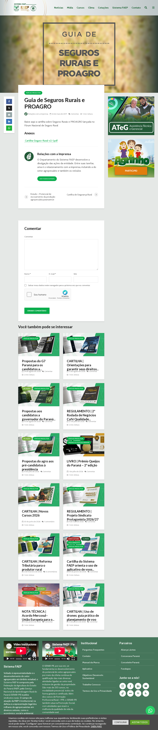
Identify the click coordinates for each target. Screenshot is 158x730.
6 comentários (51, 572)
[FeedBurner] (146, 693)
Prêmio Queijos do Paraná (79, 443)
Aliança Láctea (128, 649)
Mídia (70, 7)
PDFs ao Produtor (33, 93)
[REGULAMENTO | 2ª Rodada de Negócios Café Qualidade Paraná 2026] (83, 394)
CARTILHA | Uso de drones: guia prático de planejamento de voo (83, 615)
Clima (91, 7)
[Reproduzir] (7, 659)
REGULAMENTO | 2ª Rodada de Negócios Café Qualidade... (81, 415)
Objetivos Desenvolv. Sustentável (93, 677)
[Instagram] (122, 686)
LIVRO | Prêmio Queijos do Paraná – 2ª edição (83, 463)
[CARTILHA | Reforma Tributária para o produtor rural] (38, 544)
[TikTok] (122, 693)
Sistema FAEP (120, 7)
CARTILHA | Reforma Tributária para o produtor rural (37, 565)
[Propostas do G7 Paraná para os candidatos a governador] (38, 344)
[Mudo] (29, 659)
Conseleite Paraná (130, 662)
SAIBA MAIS (96, 726)
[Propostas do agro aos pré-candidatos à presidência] (38, 444)
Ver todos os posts (47, 179)
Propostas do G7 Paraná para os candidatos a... (34, 365)
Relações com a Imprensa (38, 114)
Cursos (80, 7)
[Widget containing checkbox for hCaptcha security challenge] (47, 294)
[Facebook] (130, 686)
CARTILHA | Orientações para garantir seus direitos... (83, 365)
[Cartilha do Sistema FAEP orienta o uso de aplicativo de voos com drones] (83, 544)
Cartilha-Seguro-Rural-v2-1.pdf (41, 140)
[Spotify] (138, 693)
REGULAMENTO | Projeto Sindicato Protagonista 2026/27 (83, 515)
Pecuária (46, 593)
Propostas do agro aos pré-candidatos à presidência (38, 465)
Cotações (103, 7)
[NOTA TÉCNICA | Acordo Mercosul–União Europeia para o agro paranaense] (38, 594)
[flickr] (130, 693)
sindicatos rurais (11, 697)
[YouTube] (146, 686)
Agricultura (74, 539)
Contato (136, 7)
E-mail (52, 274)
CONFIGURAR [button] (120, 722)
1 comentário (49, 522)
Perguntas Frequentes (93, 649)
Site (75, 274)
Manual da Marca (91, 662)
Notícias (58, 7)
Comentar (75, 114)
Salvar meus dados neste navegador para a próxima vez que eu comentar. (59, 285)
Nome (27, 274)
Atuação (27, 389)
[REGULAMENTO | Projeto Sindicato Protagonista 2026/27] (83, 494)
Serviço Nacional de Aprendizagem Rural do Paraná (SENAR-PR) (20, 691)
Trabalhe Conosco (91, 684)
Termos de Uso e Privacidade (97, 690)
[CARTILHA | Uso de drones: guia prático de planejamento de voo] (83, 594)
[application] (21, 651)
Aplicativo (87, 668)
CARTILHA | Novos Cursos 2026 (35, 513)
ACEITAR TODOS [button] (140, 722)
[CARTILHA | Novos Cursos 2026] (38, 494)
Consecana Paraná (130, 656)
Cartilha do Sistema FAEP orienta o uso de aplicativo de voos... (82, 565)
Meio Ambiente (74, 543)
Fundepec (126, 668)
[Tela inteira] (34, 659)
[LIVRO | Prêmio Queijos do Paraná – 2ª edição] (83, 444)
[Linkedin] (138, 686)
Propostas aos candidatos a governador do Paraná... (38, 415)
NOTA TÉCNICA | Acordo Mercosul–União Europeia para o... (38, 615)
